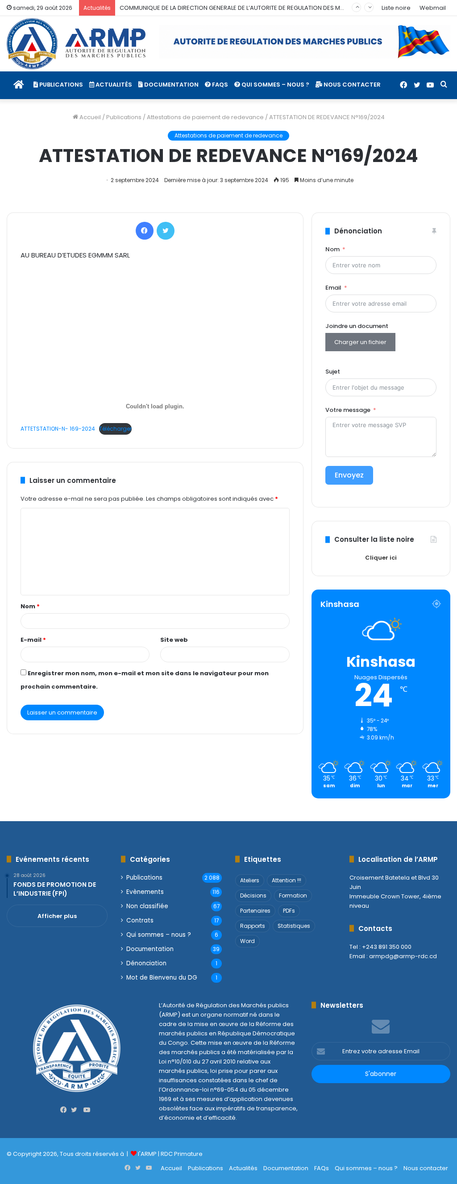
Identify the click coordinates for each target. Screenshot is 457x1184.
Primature (188, 1154)
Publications (60, 84)
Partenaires (255, 910)
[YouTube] (430, 85)
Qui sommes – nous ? (274, 84)
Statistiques (294, 926)
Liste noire (396, 8)
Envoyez (349, 475)
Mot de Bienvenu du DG (161, 977)
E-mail (33, 640)
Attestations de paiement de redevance (205, 117)
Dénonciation (146, 963)
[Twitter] (417, 85)
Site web (174, 640)
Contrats (140, 920)
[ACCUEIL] (18, 84)
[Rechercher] (443, 84)
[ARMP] (76, 43)
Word (247, 941)
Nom (30, 606)
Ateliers (249, 880)
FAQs (219, 84)
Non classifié (147, 906)
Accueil (89, 117)
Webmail (433, 8)
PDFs (289, 910)
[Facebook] (403, 85)
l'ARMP (147, 1154)
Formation (293, 895)
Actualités (113, 84)
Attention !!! (286, 880)
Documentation (171, 84)
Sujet (332, 371)
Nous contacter (351, 84)
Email (333, 287)
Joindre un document (356, 326)
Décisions (253, 895)
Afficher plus (57, 916)
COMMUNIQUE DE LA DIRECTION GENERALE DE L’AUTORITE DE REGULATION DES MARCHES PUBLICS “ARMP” (264, 8)
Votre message (347, 410)
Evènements (145, 892)
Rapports (252, 926)
